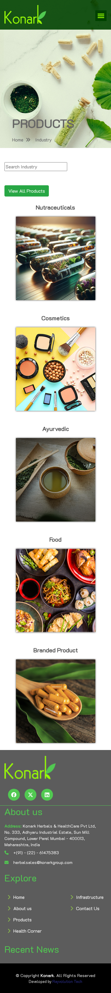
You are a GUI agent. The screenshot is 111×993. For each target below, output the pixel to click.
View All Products (26, 191)
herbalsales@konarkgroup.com (42, 862)
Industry (43, 139)
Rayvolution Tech (67, 981)
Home (17, 139)
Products (22, 919)
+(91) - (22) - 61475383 (35, 852)
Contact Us (87, 908)
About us (22, 908)
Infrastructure (90, 897)
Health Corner (27, 931)
